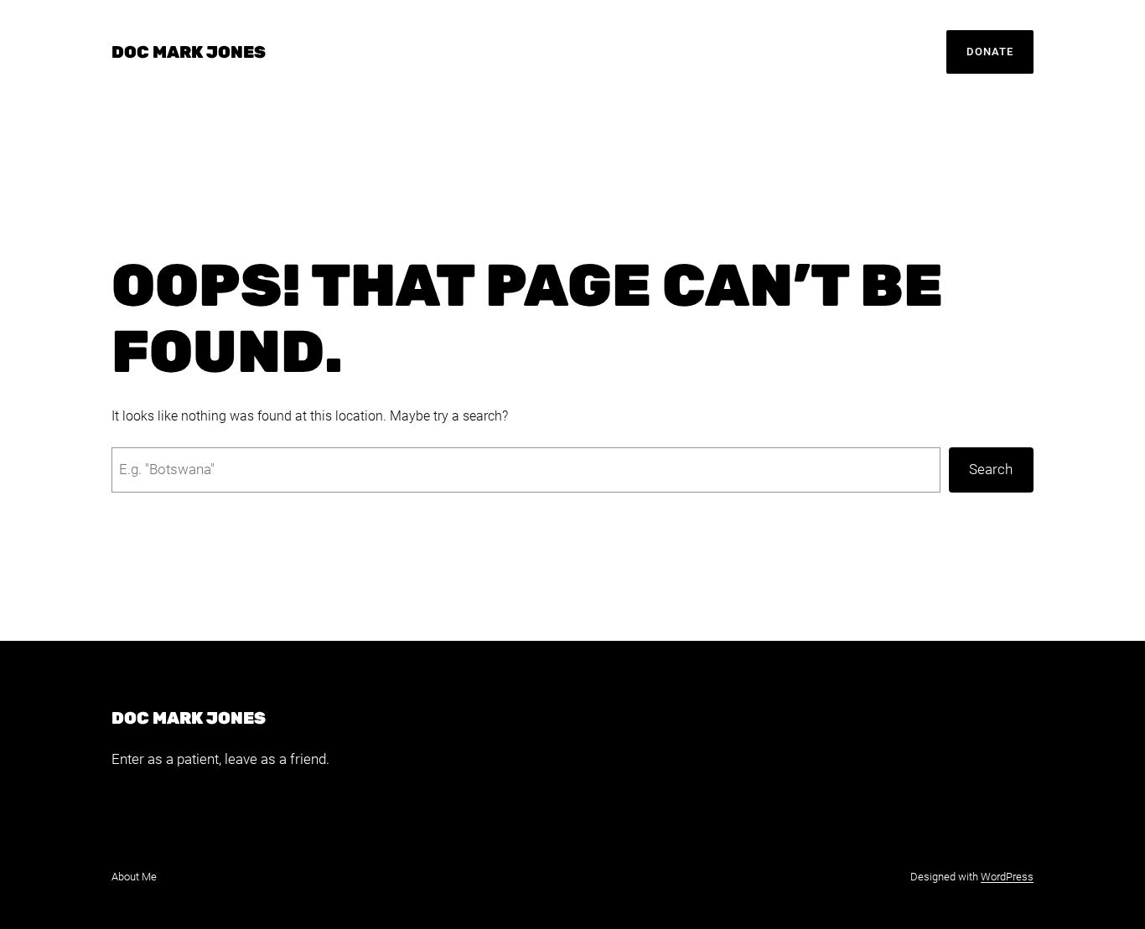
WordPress (1007, 876)
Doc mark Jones (188, 52)
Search (991, 469)
